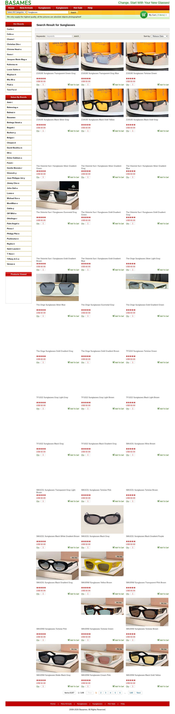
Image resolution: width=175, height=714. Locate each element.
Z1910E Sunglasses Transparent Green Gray (56, 73)
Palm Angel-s (13, 223)
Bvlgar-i (10, 138)
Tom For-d (12, 90)
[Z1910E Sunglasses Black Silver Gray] (57, 101)
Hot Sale (78, 8)
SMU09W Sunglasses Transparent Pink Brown (146, 582)
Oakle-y (10, 208)
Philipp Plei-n (13, 234)
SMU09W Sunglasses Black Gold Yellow (143, 675)
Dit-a (9, 153)
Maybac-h (11, 74)
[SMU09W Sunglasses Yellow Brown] (102, 564)
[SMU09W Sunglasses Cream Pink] (102, 656)
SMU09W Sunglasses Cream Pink (96, 675)
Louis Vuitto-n (13, 69)
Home (11, 8)
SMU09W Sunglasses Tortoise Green (97, 629)
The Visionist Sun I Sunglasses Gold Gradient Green (101, 213)
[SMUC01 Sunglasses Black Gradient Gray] (57, 564)
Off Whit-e (11, 213)
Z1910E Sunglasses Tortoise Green (141, 73)
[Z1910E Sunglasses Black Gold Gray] (147, 101)
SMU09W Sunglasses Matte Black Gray (53, 675)
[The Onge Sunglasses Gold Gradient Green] (147, 286)
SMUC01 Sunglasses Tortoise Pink (96, 490)
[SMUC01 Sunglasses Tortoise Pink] (102, 471)
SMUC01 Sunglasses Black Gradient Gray (54, 582)
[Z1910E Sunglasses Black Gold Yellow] (102, 101)
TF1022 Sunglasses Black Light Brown (142, 397)
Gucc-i (10, 54)
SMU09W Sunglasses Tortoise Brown (142, 629)
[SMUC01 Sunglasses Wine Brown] (147, 425)
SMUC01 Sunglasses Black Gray (95, 536)
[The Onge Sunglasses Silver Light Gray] (147, 240)
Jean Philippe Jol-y (16, 178)
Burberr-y (11, 132)
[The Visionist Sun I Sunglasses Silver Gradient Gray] (102, 147)
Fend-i (10, 163)
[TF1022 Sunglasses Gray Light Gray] (57, 379)
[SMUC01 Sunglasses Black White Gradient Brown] (57, 518)
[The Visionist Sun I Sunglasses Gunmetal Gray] (57, 194)
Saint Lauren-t (13, 249)
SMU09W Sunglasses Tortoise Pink (51, 629)
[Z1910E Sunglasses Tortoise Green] (147, 55)
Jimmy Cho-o (13, 183)
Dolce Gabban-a (14, 158)
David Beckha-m (14, 148)
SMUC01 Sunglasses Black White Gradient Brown (57, 536)
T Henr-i (10, 254)
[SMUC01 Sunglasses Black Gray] (102, 518)
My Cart (157, 15)
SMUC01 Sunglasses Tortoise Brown (142, 490)
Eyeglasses (62, 8)
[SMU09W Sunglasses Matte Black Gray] (57, 656)
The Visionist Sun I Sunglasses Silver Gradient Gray (101, 167)
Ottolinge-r (12, 218)
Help (90, 8)
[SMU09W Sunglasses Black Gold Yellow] (147, 656)
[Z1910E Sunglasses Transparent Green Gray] (57, 55)
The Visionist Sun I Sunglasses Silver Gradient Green (56, 167)
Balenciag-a (12, 107)
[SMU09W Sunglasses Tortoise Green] (102, 610)
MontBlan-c (12, 203)
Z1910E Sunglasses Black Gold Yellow (97, 120)
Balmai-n (11, 112)
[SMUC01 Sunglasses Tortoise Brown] (147, 471)
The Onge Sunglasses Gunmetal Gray (97, 305)
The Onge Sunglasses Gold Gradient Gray (54, 351)
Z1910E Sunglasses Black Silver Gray (52, 120)
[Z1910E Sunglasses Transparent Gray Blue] (102, 55)
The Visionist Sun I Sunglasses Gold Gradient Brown (56, 259)
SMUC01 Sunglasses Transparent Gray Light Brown (55, 491)
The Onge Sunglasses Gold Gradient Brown (100, 351)
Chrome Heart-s (14, 49)
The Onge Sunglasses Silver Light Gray (143, 258)
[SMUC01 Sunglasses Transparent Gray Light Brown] (57, 471)
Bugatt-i (10, 127)
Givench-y (12, 173)
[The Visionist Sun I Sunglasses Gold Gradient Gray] (147, 194)
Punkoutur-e (13, 239)
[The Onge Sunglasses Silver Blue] (57, 286)
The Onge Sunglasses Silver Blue (50, 305)
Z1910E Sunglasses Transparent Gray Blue (100, 73)
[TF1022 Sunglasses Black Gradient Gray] (102, 425)
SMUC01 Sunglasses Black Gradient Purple (145, 536)
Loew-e (10, 193)
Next (139, 693)
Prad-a (10, 85)
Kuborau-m (12, 64)
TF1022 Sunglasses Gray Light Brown (97, 397)
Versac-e (11, 264)
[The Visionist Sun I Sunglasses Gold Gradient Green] (102, 194)
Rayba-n (11, 244)
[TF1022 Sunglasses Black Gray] (57, 425)
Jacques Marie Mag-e (17, 59)
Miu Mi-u (11, 80)
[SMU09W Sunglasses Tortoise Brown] (147, 610)
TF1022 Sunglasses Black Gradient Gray (99, 444)
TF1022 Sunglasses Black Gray (50, 444)
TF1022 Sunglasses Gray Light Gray (52, 397)
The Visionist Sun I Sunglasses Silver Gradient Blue (146, 167)
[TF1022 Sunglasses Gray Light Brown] (102, 379)
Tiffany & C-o (13, 259)
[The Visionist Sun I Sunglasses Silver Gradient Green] (57, 147)
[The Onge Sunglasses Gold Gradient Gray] (57, 332)
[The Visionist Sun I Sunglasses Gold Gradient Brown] (57, 240)
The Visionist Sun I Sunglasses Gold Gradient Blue (101, 259)
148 (131, 693)
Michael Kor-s (13, 198)
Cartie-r (10, 29)
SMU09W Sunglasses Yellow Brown (96, 582)
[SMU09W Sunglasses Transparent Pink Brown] (147, 564)
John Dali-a (12, 188)
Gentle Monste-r (14, 168)
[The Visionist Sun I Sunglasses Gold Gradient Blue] (102, 240)
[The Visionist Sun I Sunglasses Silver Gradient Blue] (147, 147)
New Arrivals (26, 8)
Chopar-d (11, 143)
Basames (11, 117)
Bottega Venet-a (14, 122)
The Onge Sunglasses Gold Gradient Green (145, 305)
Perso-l (10, 228)
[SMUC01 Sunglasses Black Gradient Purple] (147, 518)
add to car (74, 84)
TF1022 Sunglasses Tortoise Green (141, 351)
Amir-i (9, 102)
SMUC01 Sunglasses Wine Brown (140, 444)
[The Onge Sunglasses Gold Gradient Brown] (102, 332)
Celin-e (10, 34)
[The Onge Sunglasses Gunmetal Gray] (102, 286)
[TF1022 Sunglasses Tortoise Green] (147, 332)
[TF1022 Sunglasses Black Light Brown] (147, 379)
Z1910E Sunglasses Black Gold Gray (142, 120)
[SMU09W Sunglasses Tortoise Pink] (57, 610)
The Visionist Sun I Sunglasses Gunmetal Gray (56, 212)
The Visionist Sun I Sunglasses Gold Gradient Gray (145, 213)
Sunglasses (44, 8)
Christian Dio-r (14, 44)
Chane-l (10, 39)
